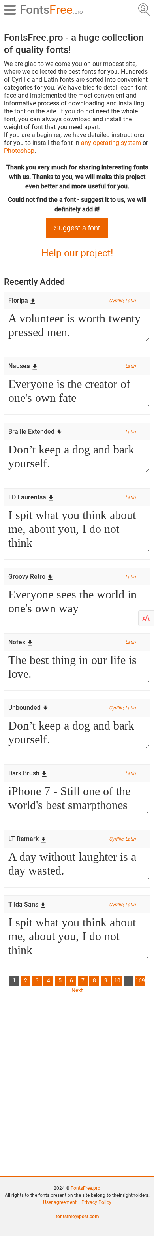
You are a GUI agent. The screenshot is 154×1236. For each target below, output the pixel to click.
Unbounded (24, 707)
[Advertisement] (77, 1083)
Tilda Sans (23, 904)
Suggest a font (77, 228)
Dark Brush (23, 773)
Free (51, 10)
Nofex (16, 642)
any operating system (111, 143)
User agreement (60, 1202)
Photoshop (19, 150)
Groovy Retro (26, 576)
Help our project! (77, 253)
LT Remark (23, 839)
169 (140, 980)
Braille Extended (31, 431)
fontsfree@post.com (77, 1216)
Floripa (18, 300)
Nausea (19, 366)
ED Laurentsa (27, 497)
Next (77, 990)
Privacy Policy (96, 1202)
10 (117, 980)
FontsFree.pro (85, 1188)
